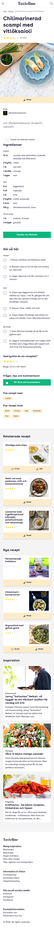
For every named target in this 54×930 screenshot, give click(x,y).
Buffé (7, 411)
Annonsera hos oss (12, 916)
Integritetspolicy (11, 881)
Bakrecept (8, 853)
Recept (10, 11)
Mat (26, 411)
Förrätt (17, 411)
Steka (16, 416)
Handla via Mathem (27, 235)
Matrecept (8, 850)
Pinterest (7, 894)
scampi (8, 398)
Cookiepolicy (9, 875)
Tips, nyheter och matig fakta (18, 862)
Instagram (8, 897)
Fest (6, 416)
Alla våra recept (11, 859)
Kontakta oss (10, 913)
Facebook (8, 900)
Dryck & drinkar (11, 856)
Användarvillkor (11, 878)
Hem (5, 11)
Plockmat (36, 411)
